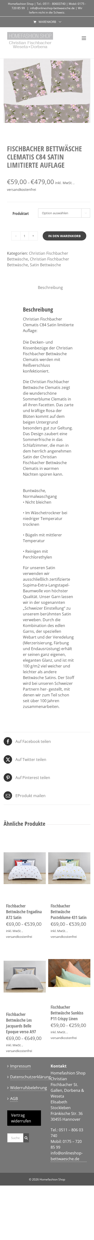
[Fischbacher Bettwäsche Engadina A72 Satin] (25, 868)
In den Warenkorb (64, 236)
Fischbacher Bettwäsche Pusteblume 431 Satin (69, 911)
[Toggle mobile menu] (84, 38)
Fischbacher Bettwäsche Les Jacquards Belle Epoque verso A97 (21, 1022)
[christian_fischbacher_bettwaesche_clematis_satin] (47, 91)
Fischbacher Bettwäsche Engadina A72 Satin (24, 911)
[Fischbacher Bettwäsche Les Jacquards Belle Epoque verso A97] (25, 976)
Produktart (21, 213)
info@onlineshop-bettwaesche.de (67, 1155)
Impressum (20, 1066)
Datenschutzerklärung (30, 1077)
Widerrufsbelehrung (28, 1087)
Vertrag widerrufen (21, 1118)
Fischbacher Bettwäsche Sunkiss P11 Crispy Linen (67, 1012)
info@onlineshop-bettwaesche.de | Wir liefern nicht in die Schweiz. (55, 10)
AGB (14, 1098)
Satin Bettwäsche (45, 264)
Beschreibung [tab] (49, 287)
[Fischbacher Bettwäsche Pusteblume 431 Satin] (69, 868)
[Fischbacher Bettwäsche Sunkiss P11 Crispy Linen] (69, 973)
